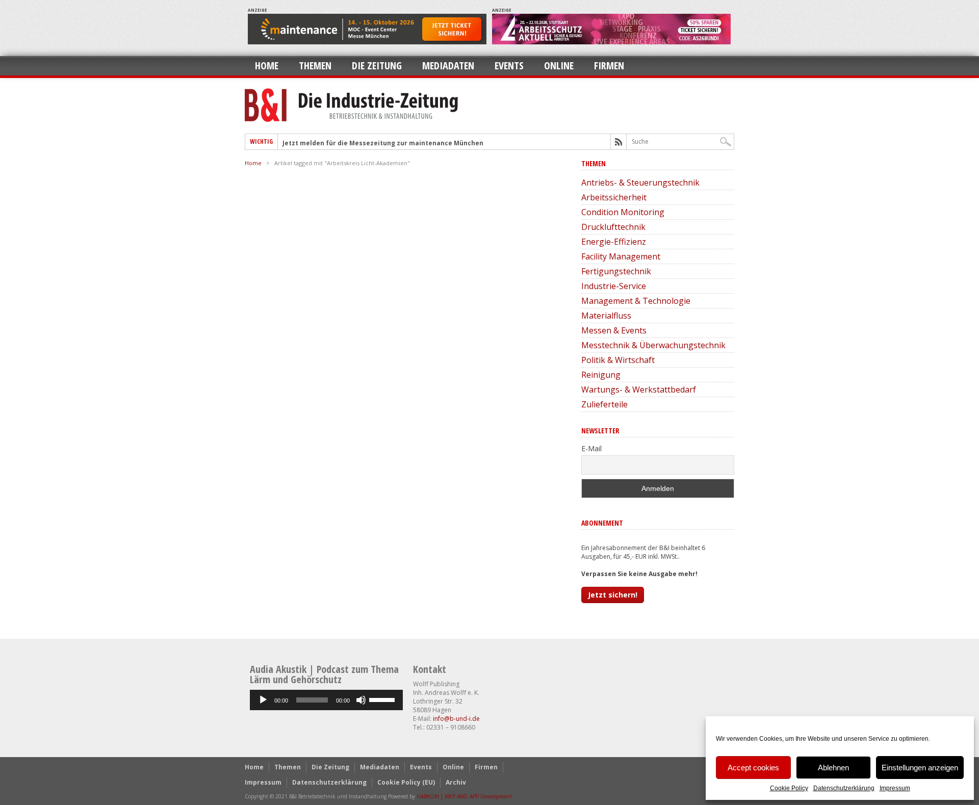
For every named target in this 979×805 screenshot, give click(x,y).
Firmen (609, 65)
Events (509, 65)
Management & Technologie (635, 300)
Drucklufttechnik (613, 226)
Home (266, 65)
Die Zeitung (377, 65)
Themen (315, 65)
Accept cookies (753, 767)
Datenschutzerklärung (843, 788)
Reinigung (601, 374)
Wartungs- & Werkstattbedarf (638, 389)
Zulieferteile (604, 404)
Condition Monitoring (622, 212)
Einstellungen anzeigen (920, 767)
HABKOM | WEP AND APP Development (464, 796)
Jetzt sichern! (612, 595)
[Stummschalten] (361, 700)
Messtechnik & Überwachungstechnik (653, 345)
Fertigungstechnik (616, 271)
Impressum (895, 788)
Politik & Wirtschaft (618, 360)
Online (559, 65)
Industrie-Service (613, 286)
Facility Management (620, 256)
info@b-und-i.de (456, 718)
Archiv (456, 782)
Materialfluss (606, 315)
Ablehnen (833, 767)
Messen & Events (614, 330)
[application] (326, 700)
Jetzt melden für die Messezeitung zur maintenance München (382, 143)
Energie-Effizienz (613, 241)
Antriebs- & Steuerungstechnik (640, 182)
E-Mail (591, 448)
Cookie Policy (789, 788)
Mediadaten (448, 65)
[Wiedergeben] (263, 700)
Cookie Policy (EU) (406, 782)
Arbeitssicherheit (614, 197)
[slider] (383, 699)
